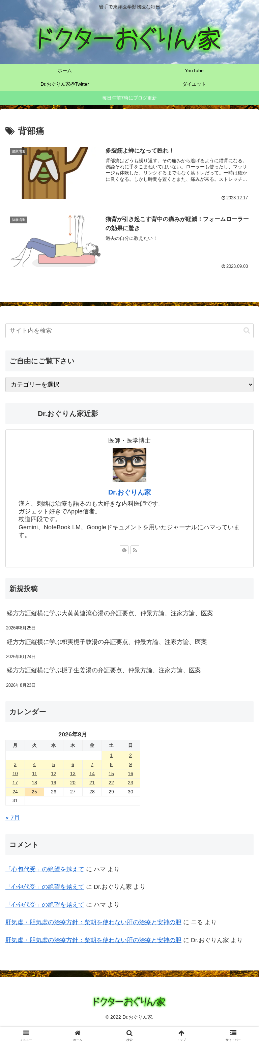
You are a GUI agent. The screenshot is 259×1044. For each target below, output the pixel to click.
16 (130, 773)
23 (130, 782)
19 (53, 782)
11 (34, 773)
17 (15, 782)
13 (73, 773)
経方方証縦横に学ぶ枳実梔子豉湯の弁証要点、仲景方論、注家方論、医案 (107, 642)
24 (15, 791)
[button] (247, 330)
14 (92, 773)
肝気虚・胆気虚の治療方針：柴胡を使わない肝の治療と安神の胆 (93, 940)
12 (53, 773)
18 (34, 782)
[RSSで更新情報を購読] (135, 549)
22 (111, 782)
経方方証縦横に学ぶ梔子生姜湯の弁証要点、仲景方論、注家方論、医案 (104, 670)
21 (92, 782)
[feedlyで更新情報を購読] (124, 549)
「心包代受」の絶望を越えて (44, 869)
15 (111, 773)
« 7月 (12, 817)
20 (73, 782)
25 (34, 791)
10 (15, 773)
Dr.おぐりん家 (129, 492)
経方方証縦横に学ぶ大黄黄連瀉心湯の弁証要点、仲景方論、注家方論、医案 (110, 613)
